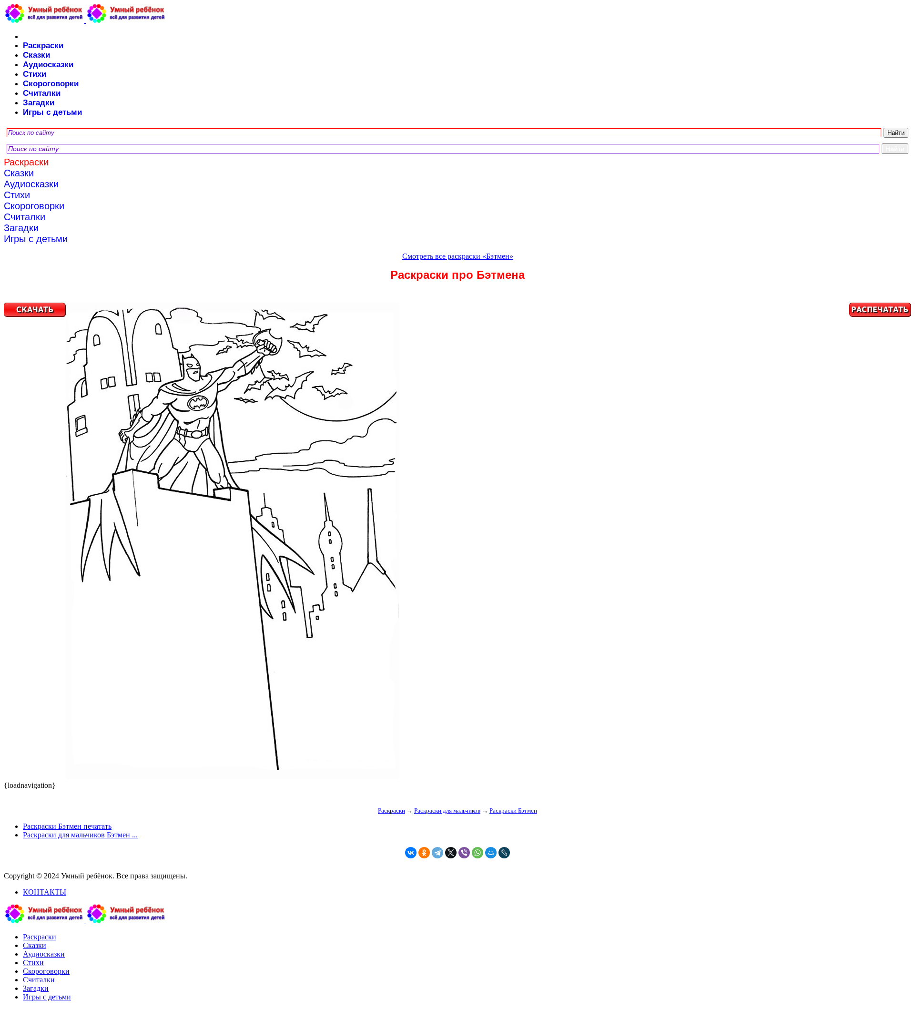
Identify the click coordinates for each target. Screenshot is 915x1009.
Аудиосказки (48, 64)
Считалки (42, 93)
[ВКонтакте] (411, 852)
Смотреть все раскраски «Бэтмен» (457, 256)
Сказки (36, 55)
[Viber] (464, 852)
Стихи (34, 74)
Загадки (38, 102)
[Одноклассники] (424, 852)
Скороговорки (51, 83)
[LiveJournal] (504, 852)
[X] (451, 852)
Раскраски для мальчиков (447, 810)
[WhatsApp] (477, 852)
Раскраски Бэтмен (513, 810)
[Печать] (457, 542)
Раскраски (43, 45)
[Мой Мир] (491, 852)
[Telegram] (437, 852)
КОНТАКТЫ (44, 892)
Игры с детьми (52, 112)
